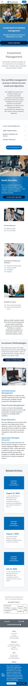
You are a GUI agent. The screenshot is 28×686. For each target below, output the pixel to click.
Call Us (6, 621)
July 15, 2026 (11, 569)
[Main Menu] (2, 2)
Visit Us (20, 621)
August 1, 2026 (12, 534)
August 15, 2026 (13, 493)
